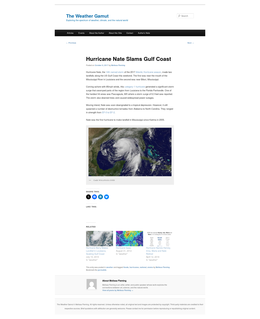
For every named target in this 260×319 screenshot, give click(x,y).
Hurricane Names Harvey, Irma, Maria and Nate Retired (158, 250)
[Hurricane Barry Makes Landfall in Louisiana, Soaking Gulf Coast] (99, 238)
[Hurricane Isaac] (129, 238)
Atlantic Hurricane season (148, 71)
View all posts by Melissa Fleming (117, 290)
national (143, 267)
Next (190, 42)
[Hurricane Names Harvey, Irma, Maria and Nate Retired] (159, 238)
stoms (150, 267)
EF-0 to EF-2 (108, 112)
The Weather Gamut (87, 16)
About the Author (96, 32)
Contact (129, 32)
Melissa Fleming (118, 65)
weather (109, 267)
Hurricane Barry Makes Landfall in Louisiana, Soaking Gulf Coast (97, 250)
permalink (102, 270)
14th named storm (115, 71)
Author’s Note (144, 32)
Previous (71, 42)
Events (81, 32)
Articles (70, 32)
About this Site (115, 32)
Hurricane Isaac (123, 247)
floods (126, 267)
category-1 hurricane (135, 86)
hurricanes (134, 267)
